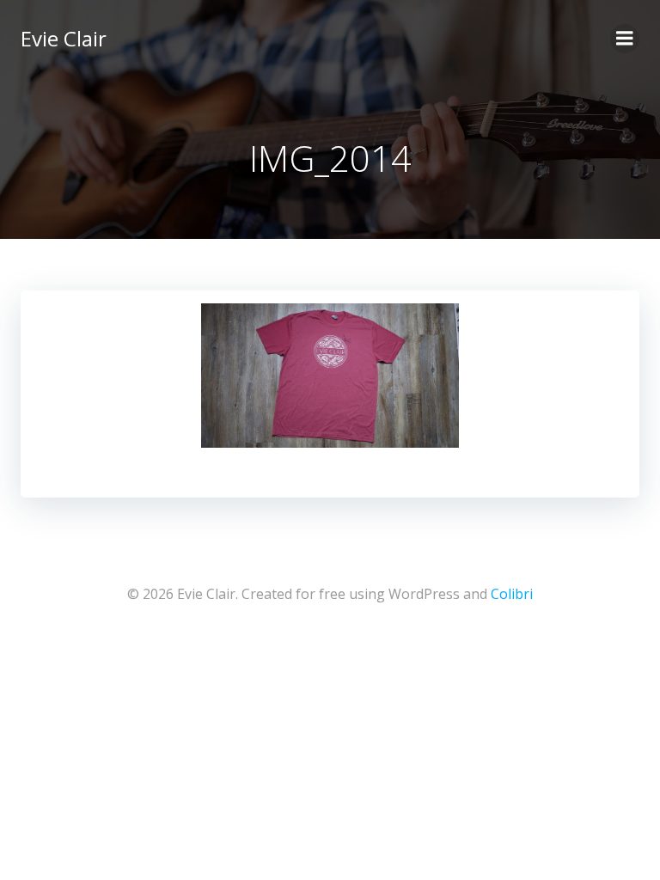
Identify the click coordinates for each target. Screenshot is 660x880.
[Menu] (624, 38)
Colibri (512, 593)
